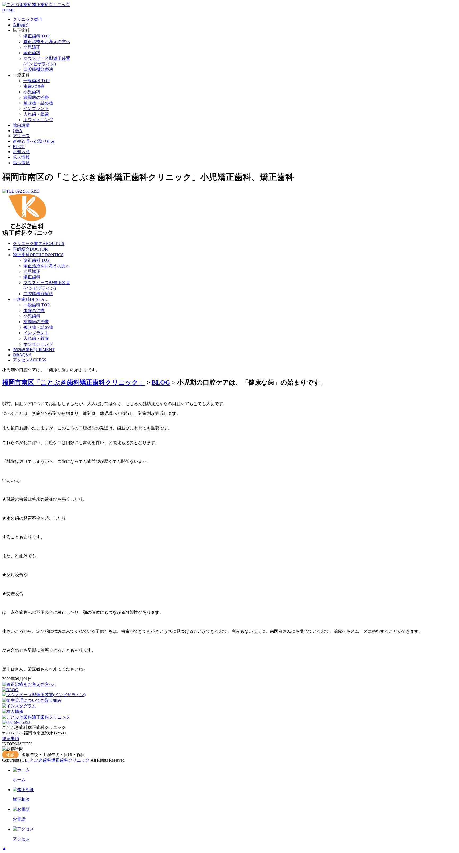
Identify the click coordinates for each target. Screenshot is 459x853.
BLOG (19, 146)
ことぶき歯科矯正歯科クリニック (58, 760)
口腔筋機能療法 (38, 69)
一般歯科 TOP (36, 80)
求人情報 (21, 157)
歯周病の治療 (36, 97)
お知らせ (21, 151)
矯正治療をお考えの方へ (46, 41)
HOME (8, 10)
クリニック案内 (27, 19)
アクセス (21, 135)
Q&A (17, 130)
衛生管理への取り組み (34, 141)
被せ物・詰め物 (38, 103)
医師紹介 (21, 25)
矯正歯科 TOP (36, 36)
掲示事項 (21, 163)
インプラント (36, 108)
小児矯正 (31, 47)
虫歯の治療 (34, 86)
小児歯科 (31, 92)
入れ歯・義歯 (36, 114)
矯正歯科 (31, 52)
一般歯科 (30, 299)
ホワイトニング (38, 119)
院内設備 (21, 125)
